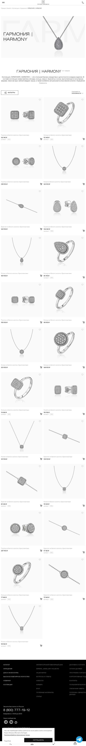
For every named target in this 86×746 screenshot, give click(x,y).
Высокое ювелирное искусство (16, 676)
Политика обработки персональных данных (17, 735)
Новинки (7, 680)
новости (39, 680)
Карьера (39, 684)
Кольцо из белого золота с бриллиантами (58, 135)
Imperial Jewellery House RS (47, 668)
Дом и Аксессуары (10, 672)
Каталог (9, 8)
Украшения (23, 8)
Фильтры (11, 92)
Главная (3, 8)
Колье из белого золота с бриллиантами (57, 182)
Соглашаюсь (38, 740)
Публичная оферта (76, 688)
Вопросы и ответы (43, 676)
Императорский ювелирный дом (49, 664)
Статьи (39, 696)
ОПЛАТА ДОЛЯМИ (75, 668)
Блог (38, 688)
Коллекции (15, 8)
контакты (73, 680)
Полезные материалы (45, 692)
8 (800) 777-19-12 (16, 710)
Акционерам (41, 672)
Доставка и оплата (77, 664)
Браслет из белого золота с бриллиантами (15, 227)
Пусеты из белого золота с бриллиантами (15, 135)
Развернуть (43, 83)
